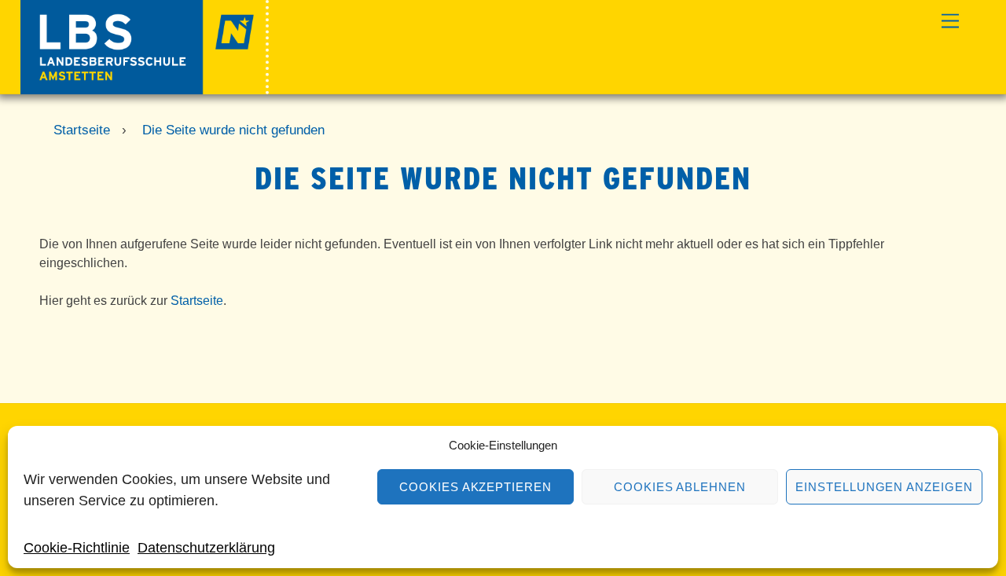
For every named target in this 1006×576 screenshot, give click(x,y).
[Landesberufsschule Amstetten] (145, 87)
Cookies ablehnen (680, 486)
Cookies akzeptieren (476, 486)
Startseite (197, 300)
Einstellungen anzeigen (884, 486)
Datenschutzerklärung (206, 548)
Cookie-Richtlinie (77, 548)
